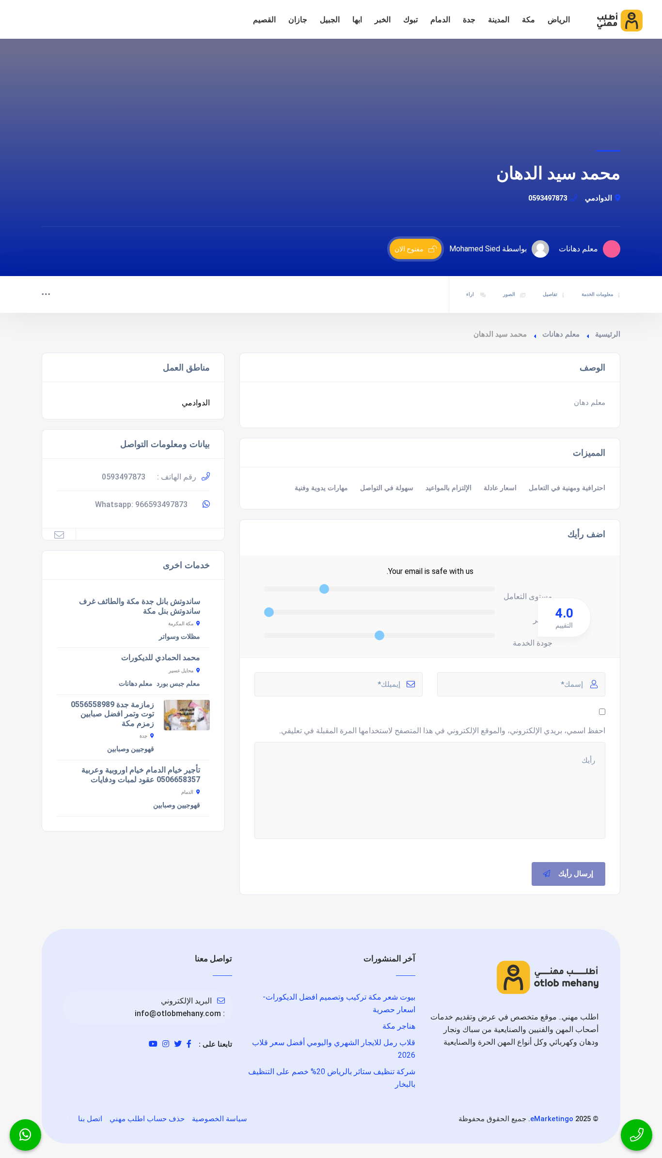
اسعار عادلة (500, 488)
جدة (469, 19)
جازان (297, 19)
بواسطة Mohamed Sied (488, 248)
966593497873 (161, 504)
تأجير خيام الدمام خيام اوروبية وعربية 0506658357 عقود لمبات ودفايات (140, 774)
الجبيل (330, 19)
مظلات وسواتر (179, 636)
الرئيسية (607, 334)
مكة (528, 19)
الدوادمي (598, 198)
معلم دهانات (561, 334)
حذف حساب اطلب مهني (147, 1118)
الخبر (383, 19)
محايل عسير (181, 670)
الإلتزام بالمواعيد (449, 488)
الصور (509, 294)
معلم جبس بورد (178, 683)
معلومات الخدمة (597, 294)
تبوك (410, 19)
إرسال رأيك (575, 874)
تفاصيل (550, 294)
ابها (357, 19)
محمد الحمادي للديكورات (160, 657)
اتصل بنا (90, 1118)
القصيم (264, 19)
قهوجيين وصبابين (130, 749)
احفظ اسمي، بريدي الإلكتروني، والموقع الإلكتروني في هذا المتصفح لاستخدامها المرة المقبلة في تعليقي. (442, 730)
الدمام (440, 19)
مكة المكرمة (180, 623)
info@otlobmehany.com (178, 1013)
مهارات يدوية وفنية (321, 488)
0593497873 (547, 198)
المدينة (498, 19)
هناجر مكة (398, 1026)
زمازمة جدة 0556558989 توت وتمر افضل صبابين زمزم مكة (112, 714)
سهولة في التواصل (386, 488)
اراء (470, 294)
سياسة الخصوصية (219, 1118)
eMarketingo (551, 1118)
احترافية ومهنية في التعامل (567, 488)
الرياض (559, 19)
